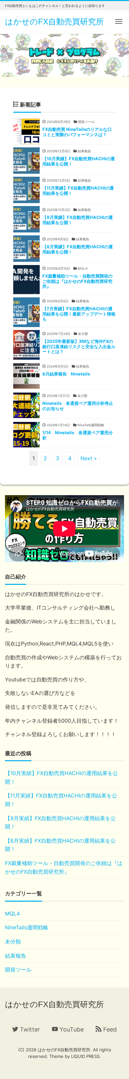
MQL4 (12, 913)
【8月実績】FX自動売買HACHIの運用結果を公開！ (60, 845)
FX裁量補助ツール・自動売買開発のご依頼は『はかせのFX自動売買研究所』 (63, 867)
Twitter (29, 1029)
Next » (88, 458)
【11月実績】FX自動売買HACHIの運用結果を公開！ (61, 799)
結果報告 (15, 955)
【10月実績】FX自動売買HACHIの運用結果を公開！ (61, 777)
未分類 (13, 941)
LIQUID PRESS (85, 1056)
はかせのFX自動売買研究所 (54, 21)
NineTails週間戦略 (26, 927)
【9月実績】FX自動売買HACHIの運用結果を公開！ (60, 822)
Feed (109, 1029)
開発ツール (18, 969)
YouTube (71, 1029)
